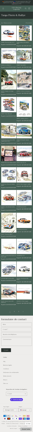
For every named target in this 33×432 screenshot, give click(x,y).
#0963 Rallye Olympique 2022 (23, 43)
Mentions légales (7, 365)
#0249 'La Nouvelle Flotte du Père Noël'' (8, 256)
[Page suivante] (23, 311)
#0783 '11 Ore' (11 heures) (23, 91)
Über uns (5, 383)
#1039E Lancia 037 (21, 207)
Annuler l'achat (26, 429)
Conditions (6, 369)
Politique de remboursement (12, 423)
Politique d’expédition (22, 426)
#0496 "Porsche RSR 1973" (8, 42)
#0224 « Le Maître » (6, 65)
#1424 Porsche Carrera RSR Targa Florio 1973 (8, 140)
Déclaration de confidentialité (11, 372)
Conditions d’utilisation (12, 426)
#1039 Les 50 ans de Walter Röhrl (8, 185)
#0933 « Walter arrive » (22, 118)
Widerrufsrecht (7, 376)
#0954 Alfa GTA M (21, 162)
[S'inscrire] (25, 394)
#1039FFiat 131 (21, 255)
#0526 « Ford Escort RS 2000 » (22, 279)
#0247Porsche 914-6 (22, 229)
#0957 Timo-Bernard (6, 114)
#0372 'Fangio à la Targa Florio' (7, 92)
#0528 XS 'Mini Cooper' (22, 301)
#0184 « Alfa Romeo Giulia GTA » (8, 207)
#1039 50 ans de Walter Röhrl (8, 162)
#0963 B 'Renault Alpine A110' (23, 140)
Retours (5, 380)
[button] (3, 8)
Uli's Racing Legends (10, 421)
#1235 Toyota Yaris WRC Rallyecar (7, 302)
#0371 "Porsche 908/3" (7, 234)
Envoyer (6, 350)
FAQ (4, 361)
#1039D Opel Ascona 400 (7, 278)
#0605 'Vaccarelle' (21, 65)
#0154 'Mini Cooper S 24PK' (24, 184)
